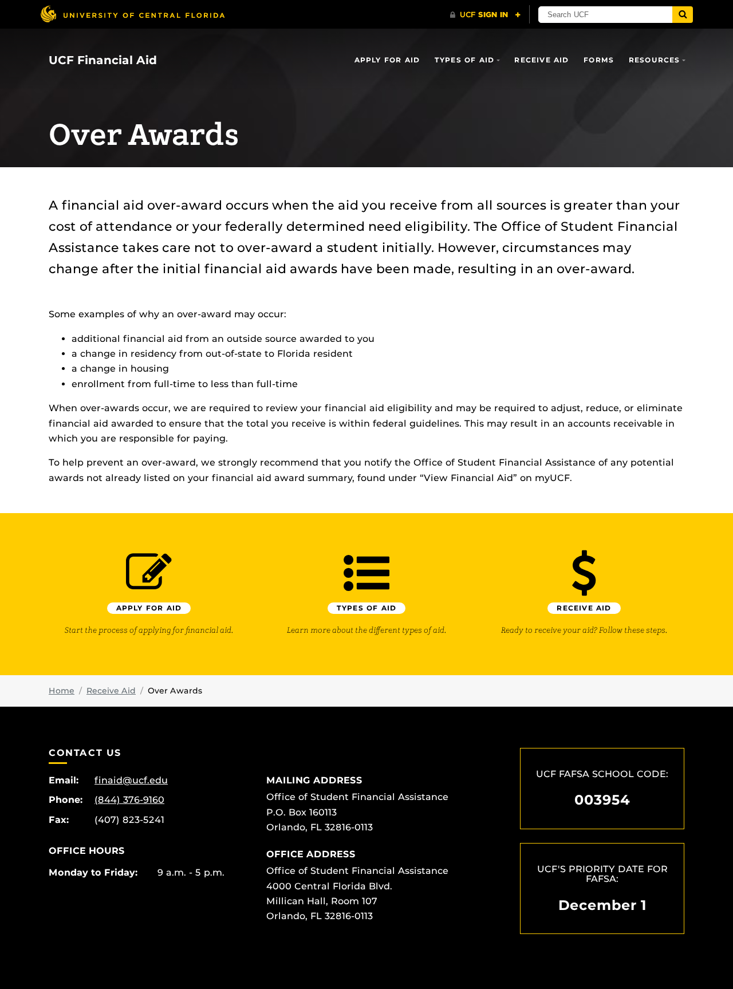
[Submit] (682, 14)
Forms (599, 60)
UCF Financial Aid (103, 60)
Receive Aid (541, 60)
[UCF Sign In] (485, 15)
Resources (654, 60)
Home (61, 690)
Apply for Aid (387, 60)
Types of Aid (464, 60)
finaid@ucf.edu (131, 780)
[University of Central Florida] (132, 14)
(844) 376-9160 (129, 799)
